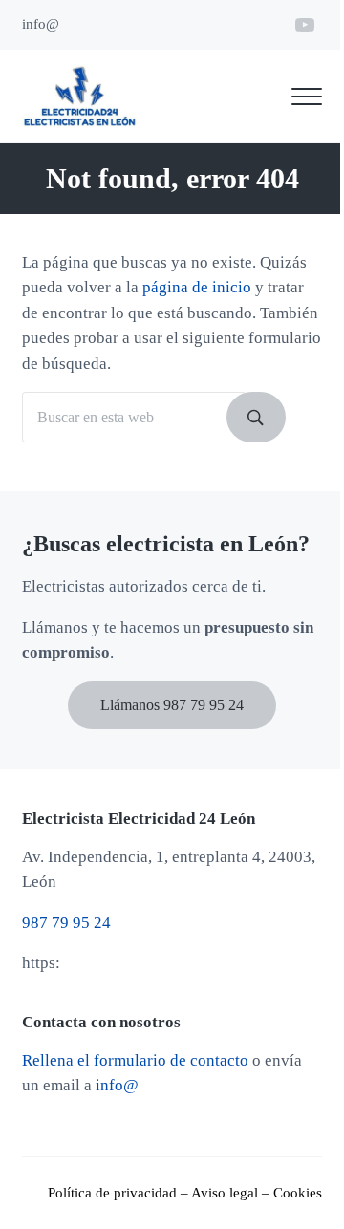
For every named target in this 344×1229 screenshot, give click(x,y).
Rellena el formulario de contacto (135, 1060)
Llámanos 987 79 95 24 (172, 705)
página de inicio (196, 287)
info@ (117, 1085)
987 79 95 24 (66, 923)
